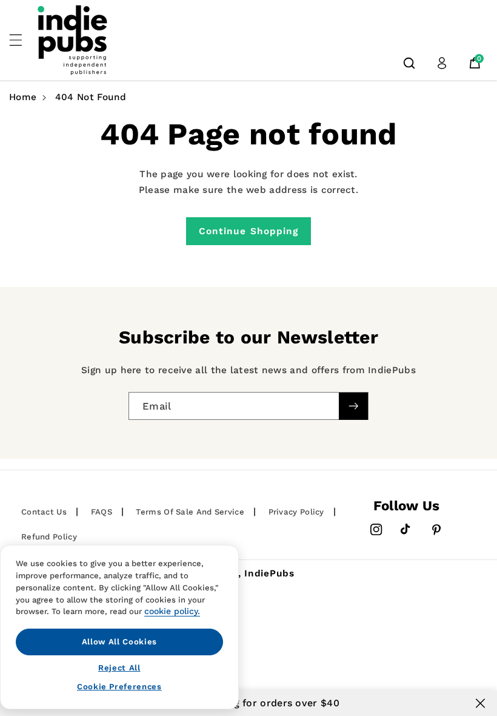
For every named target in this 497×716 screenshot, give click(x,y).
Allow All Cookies (119, 641)
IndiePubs (269, 573)
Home (22, 97)
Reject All (119, 667)
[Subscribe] (353, 406)
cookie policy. (172, 611)
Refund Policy (49, 536)
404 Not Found (91, 97)
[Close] (480, 703)
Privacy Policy (296, 511)
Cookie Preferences (119, 686)
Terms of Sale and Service (190, 511)
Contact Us (44, 511)
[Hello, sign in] (442, 63)
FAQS (101, 511)
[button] (22, 40)
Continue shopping (249, 231)
